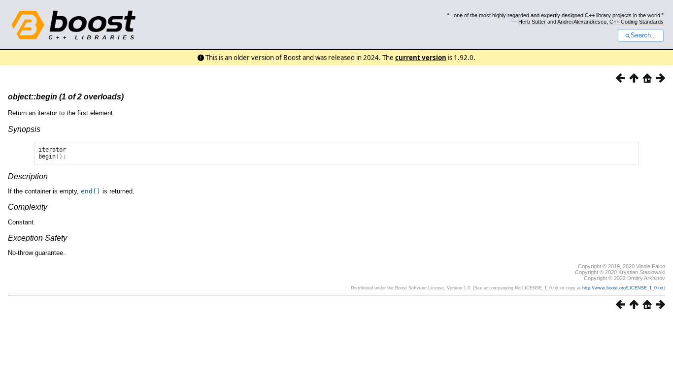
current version (420, 57)
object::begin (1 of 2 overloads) (66, 97)
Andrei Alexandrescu (581, 22)
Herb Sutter (532, 22)
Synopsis (24, 129)
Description (28, 176)
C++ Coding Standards (636, 22)
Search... (644, 35)
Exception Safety (37, 238)
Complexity (27, 207)
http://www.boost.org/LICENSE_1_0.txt (623, 287)
